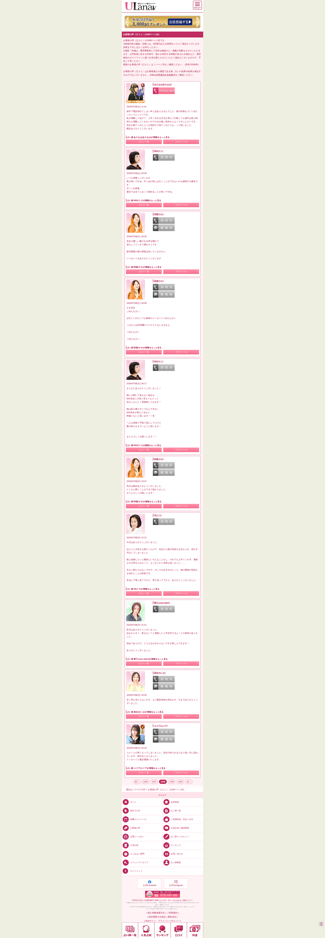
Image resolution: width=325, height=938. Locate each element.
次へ (189, 782)
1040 (180, 782)
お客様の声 (135, 828)
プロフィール (181, 142)
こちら (177, 900)
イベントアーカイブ (139, 862)
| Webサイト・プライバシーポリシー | (162, 921)
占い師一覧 (176, 810)
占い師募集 (176, 862)
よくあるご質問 (137, 854)
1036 (145, 782)
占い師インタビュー (180, 836)
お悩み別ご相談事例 (180, 828)
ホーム (133, 802)
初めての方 (135, 810)
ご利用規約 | (173, 913)
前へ (137, 782)
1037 (154, 782)
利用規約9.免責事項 (165, 75)
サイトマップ (136, 871)
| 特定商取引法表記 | (157, 917)
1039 (171, 782)
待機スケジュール (138, 819)
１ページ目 (159, 64)
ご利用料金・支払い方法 (182, 819)
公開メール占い (137, 836)
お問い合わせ (177, 854)
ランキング (176, 845)
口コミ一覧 (144, 142)
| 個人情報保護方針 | (156, 913)
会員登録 (175, 802)
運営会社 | (172, 917)
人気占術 (134, 845)
